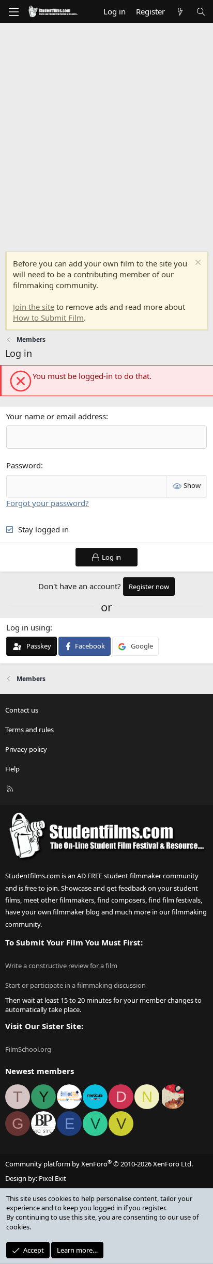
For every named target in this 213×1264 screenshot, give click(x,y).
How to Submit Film (48, 317)
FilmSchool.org (28, 1049)
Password (23, 465)
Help (12, 768)
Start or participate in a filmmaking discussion (75, 985)
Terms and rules (29, 729)
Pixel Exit (52, 1178)
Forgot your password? (47, 503)
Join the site (33, 307)
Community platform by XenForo (99, 1163)
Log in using (28, 627)
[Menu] (13, 12)
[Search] (201, 11)
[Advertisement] (106, 134)
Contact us (21, 710)
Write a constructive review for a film (61, 965)
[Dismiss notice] (196, 263)
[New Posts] (180, 11)
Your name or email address (56, 416)
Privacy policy (26, 749)
